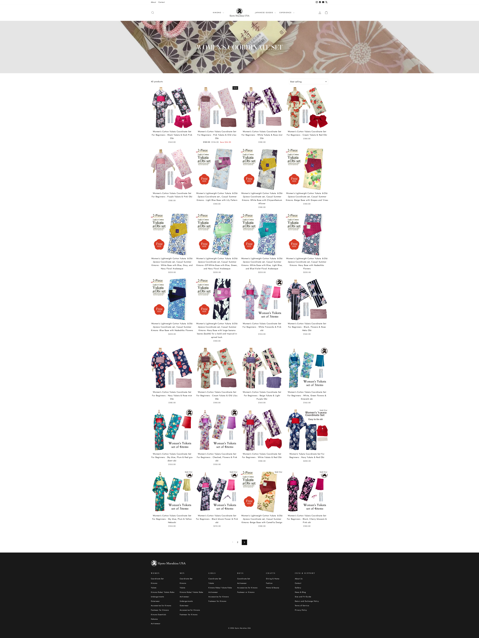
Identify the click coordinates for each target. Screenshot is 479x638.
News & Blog (300, 592)
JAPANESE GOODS (264, 12)
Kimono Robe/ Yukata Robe (162, 592)
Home (238, 41)
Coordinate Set (157, 578)
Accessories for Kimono (161, 605)
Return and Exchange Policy (307, 601)
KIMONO (217, 12)
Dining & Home (272, 578)
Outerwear (155, 601)
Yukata (153, 587)
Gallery (298, 587)
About (153, 2)
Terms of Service (302, 605)
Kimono (154, 583)
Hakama (154, 619)
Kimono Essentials (158, 614)
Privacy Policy (301, 610)
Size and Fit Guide (303, 596)
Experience (286, 12)
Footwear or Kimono (245, 592)
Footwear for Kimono (160, 610)
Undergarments (157, 596)
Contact (161, 2)
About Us (299, 578)
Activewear (155, 623)
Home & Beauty (272, 587)
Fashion (269, 583)
